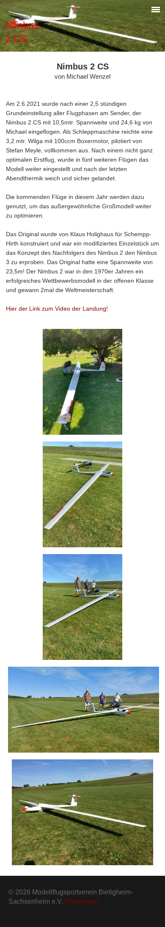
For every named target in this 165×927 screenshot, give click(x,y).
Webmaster (82, 901)
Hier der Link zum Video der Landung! (57, 308)
